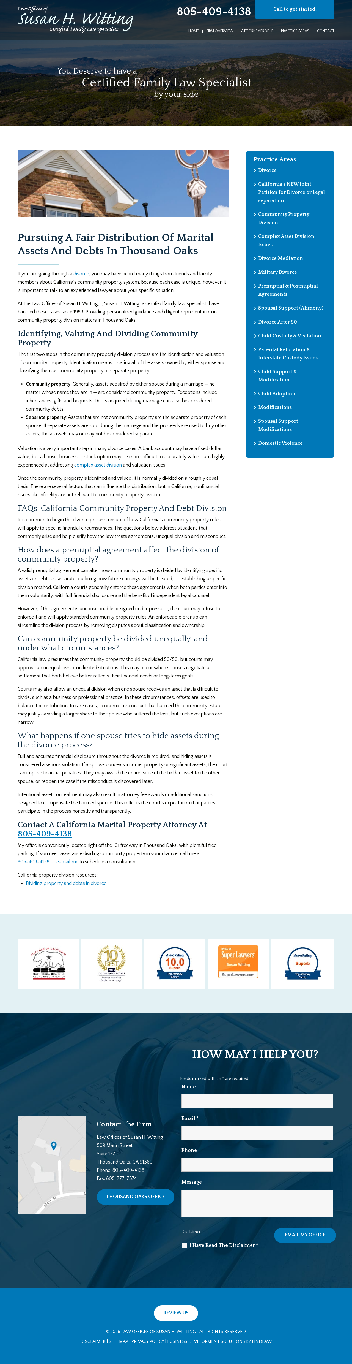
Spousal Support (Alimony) (290, 308)
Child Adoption (276, 394)
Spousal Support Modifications (278, 425)
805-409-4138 (214, 11)
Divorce (267, 170)
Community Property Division (283, 219)
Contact (326, 31)
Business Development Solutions (206, 1341)
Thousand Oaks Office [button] (135, 1197)
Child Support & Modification (277, 376)
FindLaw (262, 1341)
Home (193, 31)
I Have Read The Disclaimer (224, 1245)
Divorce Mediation (280, 258)
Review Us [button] (176, 1313)
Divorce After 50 (277, 322)
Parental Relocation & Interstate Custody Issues (288, 354)
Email (190, 1118)
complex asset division (98, 465)
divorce (81, 274)
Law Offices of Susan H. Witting (158, 1331)
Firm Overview (220, 31)
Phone (189, 1150)
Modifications (275, 407)
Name (189, 1087)
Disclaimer (191, 1231)
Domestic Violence (280, 443)
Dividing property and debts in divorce (66, 883)
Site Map (118, 1341)
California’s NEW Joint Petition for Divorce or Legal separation (291, 192)
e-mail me (67, 862)
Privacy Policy (147, 1341)
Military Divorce (277, 272)
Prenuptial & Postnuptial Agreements (288, 290)
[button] (346, 1324)
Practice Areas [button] (295, 31)
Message (192, 1182)
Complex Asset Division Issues (286, 241)
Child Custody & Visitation (289, 336)
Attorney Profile (257, 31)
